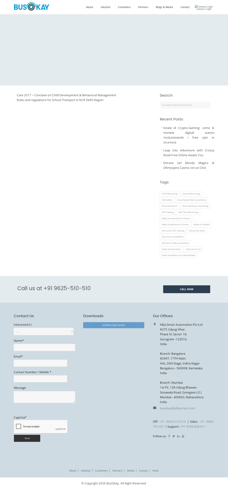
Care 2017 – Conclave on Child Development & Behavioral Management (66, 95)
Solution (105, 7)
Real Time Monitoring (188, 212)
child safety (167, 200)
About (89, 7)
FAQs (155, 470)
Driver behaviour (169, 206)
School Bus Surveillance (172, 236)
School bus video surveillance (175, 243)
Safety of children (201, 224)
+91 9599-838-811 (193, 426)
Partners (143, 7)
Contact (185, 7)
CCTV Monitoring (169, 193)
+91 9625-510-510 (67, 288)
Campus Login (203, 8)
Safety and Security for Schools (176, 218)
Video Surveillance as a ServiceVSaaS (178, 255)
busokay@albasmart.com (177, 408)
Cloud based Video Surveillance (191, 200)
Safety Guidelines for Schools (175, 224)
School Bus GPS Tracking (173, 230)
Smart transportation (171, 249)
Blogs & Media (164, 7)
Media (130, 470)
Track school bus (193, 249)
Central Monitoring (191, 193)
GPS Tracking (168, 212)
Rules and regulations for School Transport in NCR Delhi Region (60, 100)
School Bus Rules (197, 230)
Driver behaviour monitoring (195, 206)
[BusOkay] (31, 10)
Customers (124, 7)
